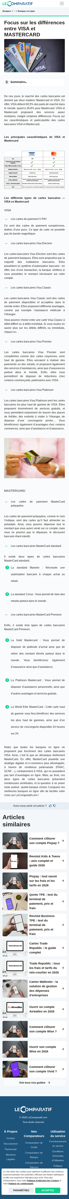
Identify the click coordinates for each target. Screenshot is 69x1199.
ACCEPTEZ (48, 1190)
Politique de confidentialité (20, 1184)
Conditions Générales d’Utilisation (58, 1156)
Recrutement (11, 1143)
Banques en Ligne (26, 11)
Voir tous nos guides (32, 1082)
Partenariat (11, 1149)
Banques (7, 11)
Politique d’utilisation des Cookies (43, 1181)
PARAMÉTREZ (21, 1190)
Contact (11, 1138)
